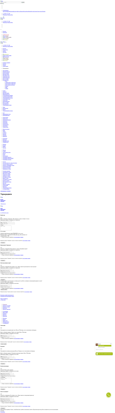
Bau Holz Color (6, 140)
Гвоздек (4, 147)
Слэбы (4, 151)
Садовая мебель (6, 189)
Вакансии (5, 316)
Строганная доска (6, 99)
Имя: (1, 222)
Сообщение (2, 377)
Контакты (5, 32)
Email (1, 271)
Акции (4, 51)
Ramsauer (5, 139)
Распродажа (5, 49)
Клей (4, 154)
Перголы (5, 186)
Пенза (29, 11)
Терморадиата (6, 124)
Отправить (3, 242)
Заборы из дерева (6, 175)
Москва (24, 11)
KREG (4, 146)
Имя (1, 252)
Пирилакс (5, 136)
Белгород (5, 11)
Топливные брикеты (7, 157)
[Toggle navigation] (0, 29)
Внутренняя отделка (7, 181)
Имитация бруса (6, 94)
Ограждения (5, 185)
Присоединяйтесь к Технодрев (4, 299)
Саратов (35, 11)
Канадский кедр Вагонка (10, 83)
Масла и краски (6, 129)
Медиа (4, 319)
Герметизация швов (7, 166)
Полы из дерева (6, 180)
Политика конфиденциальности (7, 295)
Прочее (4, 150)
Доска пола (5, 100)
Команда (4, 313)
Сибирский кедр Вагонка (10, 82)
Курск (19, 11)
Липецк (21, 11)
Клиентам (5, 304)
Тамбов (43, 11)
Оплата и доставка (6, 305)
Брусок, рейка (6, 79)
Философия (5, 312)
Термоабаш (5, 125)
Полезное (5, 318)
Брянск (8, 11)
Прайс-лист (5, 320)
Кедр (6, 81)
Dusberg (4, 134)
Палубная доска (6, 75)
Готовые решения (6, 171)
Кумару (6, 86)
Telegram (9, 14)
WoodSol (4, 135)
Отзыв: (2, 225)
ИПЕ (6, 87)
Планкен (4, 91)
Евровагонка (5, 108)
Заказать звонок (4, 289)
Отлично (2, 410)
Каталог (4, 31)
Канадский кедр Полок (10, 84)
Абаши (6, 88)
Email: (1, 223)
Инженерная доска (7, 114)
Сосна (4, 90)
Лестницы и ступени (7, 179)
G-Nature (4, 132)
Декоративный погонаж (8, 97)
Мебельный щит (6, 77)
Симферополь (6, 10)
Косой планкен (6, 73)
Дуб (3, 112)
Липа (4, 107)
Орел (27, 11)
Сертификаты (6, 323)
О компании (5, 311)
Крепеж (4, 144)
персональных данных (18, 237)
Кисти (4, 153)
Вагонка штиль (6, 74)
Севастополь (39, 11)
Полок (4, 109)
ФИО (1, 335)
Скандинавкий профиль (8, 95)
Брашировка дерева (7, 168)
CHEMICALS (6, 142)
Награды (4, 314)
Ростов (32, 11)
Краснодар (15, 11)
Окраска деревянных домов (8, 165)
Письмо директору (7, 309)
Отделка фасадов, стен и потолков (10, 162)
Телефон (2, 253)
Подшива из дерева (7, 177)
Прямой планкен (6, 71)
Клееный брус (6, 80)
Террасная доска (6, 76)
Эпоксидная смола (6, 152)
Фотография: (3, 231)
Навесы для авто (6, 184)
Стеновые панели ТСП (7, 96)
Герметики (5, 138)
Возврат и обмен (6, 306)
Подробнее (2, 411)
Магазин (4, 52)
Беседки (4, 183)
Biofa (4, 130)
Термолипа (5, 122)
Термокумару (5, 127)
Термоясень (5, 123)
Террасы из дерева (6, 174)
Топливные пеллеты (7, 159)
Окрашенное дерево (7, 172)
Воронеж (11, 11)
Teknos (4, 131)
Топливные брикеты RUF (8, 158)
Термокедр (5, 121)
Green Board (5, 156)
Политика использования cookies (7, 296)
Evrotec (4, 145)
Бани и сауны (5, 178)
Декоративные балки (7, 105)
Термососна (5, 118)
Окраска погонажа (6, 167)
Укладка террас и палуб (8, 164)
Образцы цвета (6, 321)
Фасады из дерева (6, 173)
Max (12, 14)
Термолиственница (7, 119)
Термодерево (5, 117)
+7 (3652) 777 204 (6, 13)
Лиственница (5, 70)
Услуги (4, 161)
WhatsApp (5, 14)
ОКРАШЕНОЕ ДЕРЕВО (5, 191)
